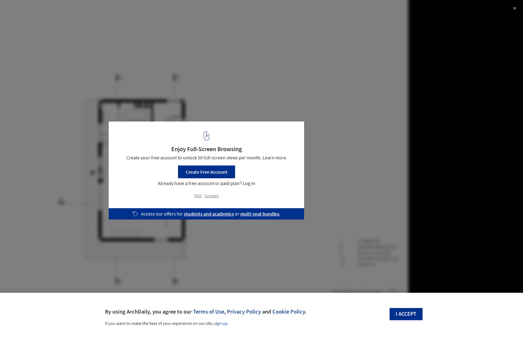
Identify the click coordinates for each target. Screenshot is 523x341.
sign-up (220, 324)
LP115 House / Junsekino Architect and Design (77, 11)
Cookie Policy (288, 312)
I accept (406, 314)
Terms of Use (208, 312)
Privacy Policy (244, 312)
